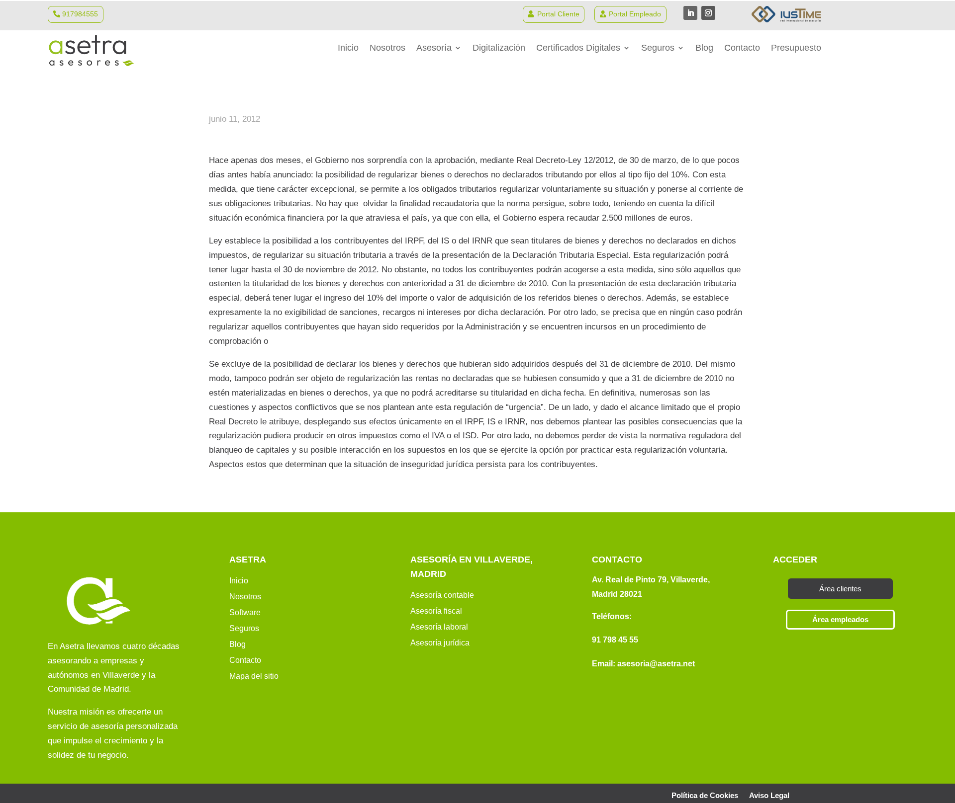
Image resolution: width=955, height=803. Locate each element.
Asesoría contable (442, 595)
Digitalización (499, 48)
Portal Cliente (558, 14)
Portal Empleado (635, 14)
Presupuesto (796, 48)
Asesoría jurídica (440, 643)
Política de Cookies (704, 796)
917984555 (80, 14)
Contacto (742, 48)
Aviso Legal (769, 796)
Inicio (348, 48)
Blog (704, 48)
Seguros (657, 48)
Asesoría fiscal (436, 611)
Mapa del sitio (254, 676)
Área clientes (840, 588)
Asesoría (434, 48)
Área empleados (840, 619)
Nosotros (387, 48)
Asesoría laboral (439, 627)
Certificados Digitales (578, 48)
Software (245, 612)
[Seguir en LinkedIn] (690, 13)
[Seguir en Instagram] (708, 13)
